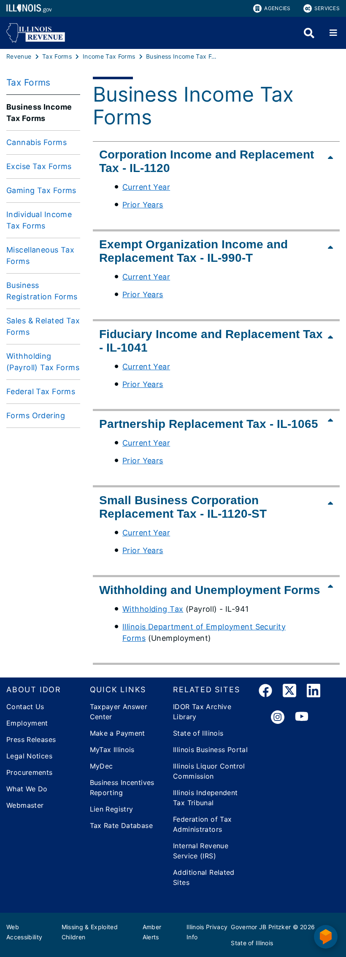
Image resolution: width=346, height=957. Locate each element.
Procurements (29, 772)
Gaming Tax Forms (41, 190)
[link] (265, 692)
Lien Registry (111, 809)
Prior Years (142, 204)
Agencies (277, 8)
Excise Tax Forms (39, 166)
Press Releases (31, 739)
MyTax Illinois (112, 749)
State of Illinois (198, 733)
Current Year (146, 187)
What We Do (27, 789)
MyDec (101, 766)
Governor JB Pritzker (261, 926)
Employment (27, 723)
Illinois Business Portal (210, 749)
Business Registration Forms (42, 291)
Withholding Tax (152, 609)
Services (327, 8)
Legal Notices (29, 756)
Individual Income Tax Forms (39, 220)
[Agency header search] (309, 33)
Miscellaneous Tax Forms (40, 255)
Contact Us (25, 706)
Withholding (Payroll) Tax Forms (42, 362)
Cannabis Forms (36, 142)
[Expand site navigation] (333, 33)
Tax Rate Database (121, 825)
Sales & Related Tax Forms (43, 326)
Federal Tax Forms (40, 391)
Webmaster (24, 805)
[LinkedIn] (313, 692)
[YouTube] (301, 717)
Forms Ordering (35, 415)
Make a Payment (117, 733)
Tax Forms (28, 82)
